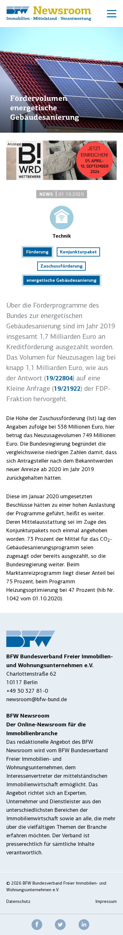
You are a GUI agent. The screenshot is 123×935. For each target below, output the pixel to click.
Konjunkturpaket (78, 252)
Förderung (37, 252)
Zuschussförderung (61, 266)
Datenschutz (18, 901)
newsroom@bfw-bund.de (36, 699)
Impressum (106, 901)
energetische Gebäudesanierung (61, 280)
